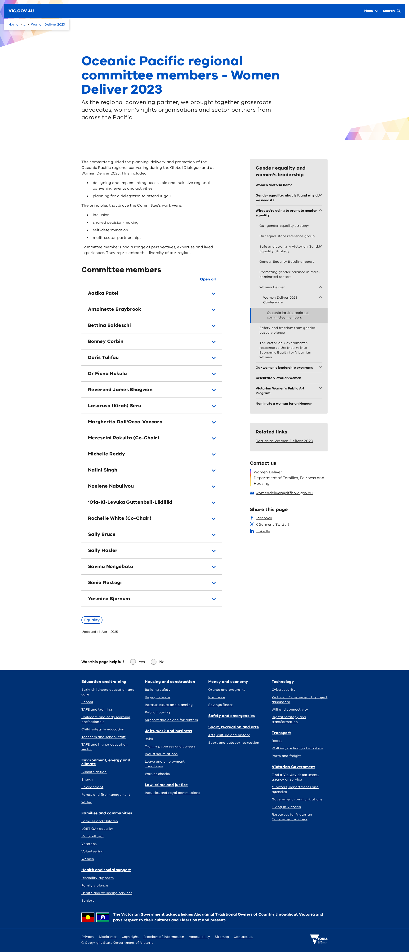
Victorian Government (293, 767)
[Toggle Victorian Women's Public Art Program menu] (321, 388)
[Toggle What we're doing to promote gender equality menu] (321, 210)
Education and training (103, 682)
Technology (283, 682)
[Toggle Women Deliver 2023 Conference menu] (321, 298)
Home (13, 24)
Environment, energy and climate (105, 762)
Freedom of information (163, 937)
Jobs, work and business (168, 731)
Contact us (243, 937)
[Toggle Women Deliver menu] (321, 287)
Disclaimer (108, 937)
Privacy (87, 937)
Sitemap (222, 937)
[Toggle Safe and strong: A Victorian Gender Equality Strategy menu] (321, 246)
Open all (208, 279)
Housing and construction (170, 682)
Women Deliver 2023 (48, 24)
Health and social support (106, 870)
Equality (92, 620)
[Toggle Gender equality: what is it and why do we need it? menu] (321, 195)
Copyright (130, 937)
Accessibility (199, 937)
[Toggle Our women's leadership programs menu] (321, 367)
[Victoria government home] (319, 939)
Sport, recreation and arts (233, 727)
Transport (281, 733)
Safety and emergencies (231, 716)
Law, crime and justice (166, 785)
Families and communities (106, 813)
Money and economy (228, 682)
